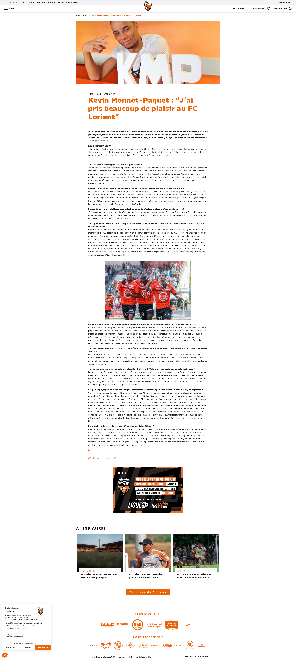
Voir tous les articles (148, 592)
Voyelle (205, 656)
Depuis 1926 (284, 2)
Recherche (239, 8)
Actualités (86, 15)
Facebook (109, 458)
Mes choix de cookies (143, 657)
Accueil (78, 15)
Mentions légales (103, 657)
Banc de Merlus (56, 2)
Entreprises (72, 2)
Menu (12, 8)
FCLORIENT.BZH (13, 2)
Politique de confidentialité (122, 657)
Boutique (41, 2)
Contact (91, 657)
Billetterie (28, 2)
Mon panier (280, 8)
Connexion (259, 8)
